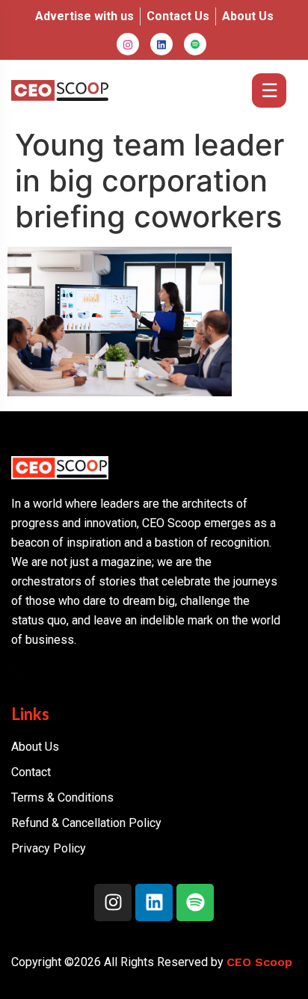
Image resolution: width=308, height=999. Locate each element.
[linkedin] (161, 44)
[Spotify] (195, 902)
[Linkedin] (154, 902)
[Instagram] (128, 44)
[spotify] (195, 44)
